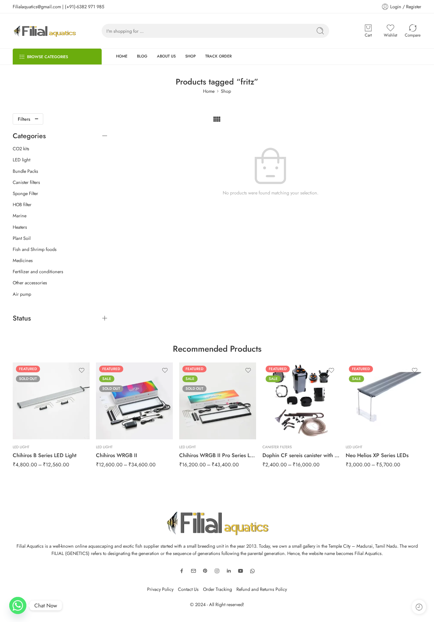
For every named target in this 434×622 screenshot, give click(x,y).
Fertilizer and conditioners (38, 271)
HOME (121, 56)
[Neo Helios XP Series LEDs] (384, 400)
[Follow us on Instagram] (217, 571)
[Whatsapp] (17, 605)
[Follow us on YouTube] (240, 571)
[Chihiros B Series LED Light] (51, 400)
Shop (226, 91)
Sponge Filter (25, 193)
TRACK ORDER (218, 56)
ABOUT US (166, 56)
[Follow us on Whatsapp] (252, 571)
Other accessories (30, 283)
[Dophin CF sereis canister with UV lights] (300, 400)
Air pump (22, 294)
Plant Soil (22, 238)
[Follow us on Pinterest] (205, 570)
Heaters (20, 227)
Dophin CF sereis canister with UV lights (300, 455)
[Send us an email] (193, 571)
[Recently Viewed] (419, 607)
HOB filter (22, 204)
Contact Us (188, 589)
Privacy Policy (160, 589)
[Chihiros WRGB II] (134, 400)
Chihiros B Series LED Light (45, 455)
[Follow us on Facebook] (181, 570)
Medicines (23, 260)
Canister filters (26, 182)
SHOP (190, 56)
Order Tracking (217, 589)
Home (208, 91)
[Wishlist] (81, 370)
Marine (19, 216)
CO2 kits (21, 148)
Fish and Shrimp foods (35, 249)
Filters (24, 119)
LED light (21, 160)
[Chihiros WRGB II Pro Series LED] (217, 400)
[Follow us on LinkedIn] (228, 570)
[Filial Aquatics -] (44, 30)
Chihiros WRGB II (116, 455)
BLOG (142, 56)
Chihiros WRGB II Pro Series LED (217, 455)
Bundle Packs (25, 171)
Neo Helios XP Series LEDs (377, 455)
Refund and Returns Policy (261, 589)
